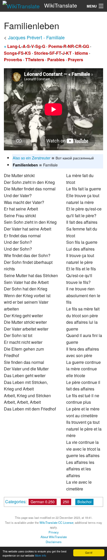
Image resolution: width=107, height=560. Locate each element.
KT (69, 53)
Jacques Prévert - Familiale (36, 37)
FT (58, 53)
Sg (38, 46)
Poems (55, 46)
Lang (12, 46)
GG (86, 46)
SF (52, 53)
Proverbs (13, 60)
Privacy (54, 532)
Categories (15, 502)
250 (66, 501)
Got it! (88, 553)
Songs (10, 53)
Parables (56, 60)
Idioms (81, 53)
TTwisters (34, 60)
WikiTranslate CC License (56, 522)
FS (21, 53)
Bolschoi (84, 501)
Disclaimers (54, 542)
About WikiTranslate (54, 537)
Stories (41, 53)
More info (40, 555)
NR (71, 46)
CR (78, 46)
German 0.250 (43, 501)
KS (28, 53)
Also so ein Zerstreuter (31, 157)
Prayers (75, 60)
